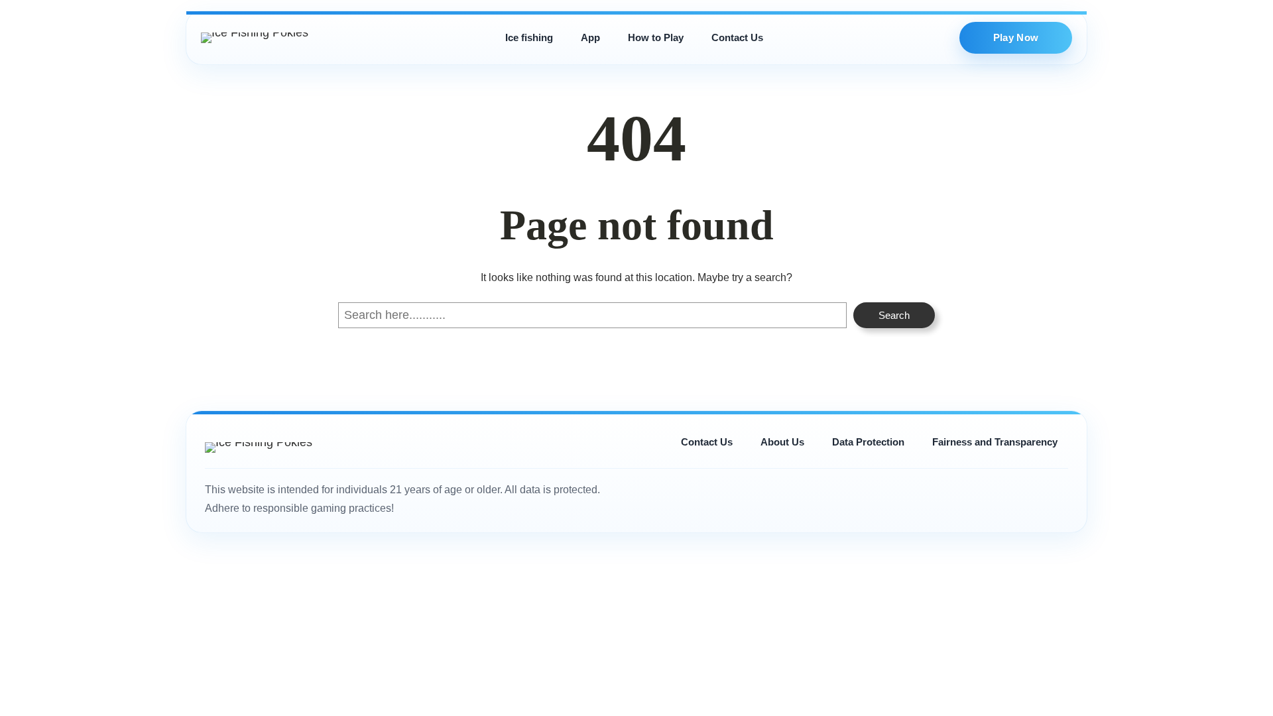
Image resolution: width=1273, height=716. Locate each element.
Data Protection (868, 442)
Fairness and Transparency (995, 442)
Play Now (1015, 37)
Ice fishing (529, 37)
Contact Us (737, 37)
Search (894, 315)
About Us (782, 442)
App (590, 37)
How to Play (656, 37)
